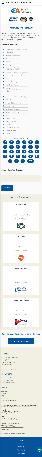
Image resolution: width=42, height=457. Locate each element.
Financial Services (11, 79)
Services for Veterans (7, 364)
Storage (8, 124)
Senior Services (11, 118)
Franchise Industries (7, 380)
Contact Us (4, 393)
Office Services (11, 100)
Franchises (21, 450)
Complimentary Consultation (9, 367)
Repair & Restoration (13, 112)
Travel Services (11, 130)
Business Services (12, 59)
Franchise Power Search (21, 341)
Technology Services (13, 127)
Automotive (9, 53)
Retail (7, 115)
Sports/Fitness (11, 121)
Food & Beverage (12, 82)
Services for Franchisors (8, 362)
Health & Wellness (12, 85)
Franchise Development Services (10, 369)
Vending (8, 133)
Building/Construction (13, 56)
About (21, 444)
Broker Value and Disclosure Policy (12, 427)
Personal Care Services (13, 103)
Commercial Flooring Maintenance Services (13, 69)
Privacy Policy (5, 429)
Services (21, 447)
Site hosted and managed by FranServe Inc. (13, 433)
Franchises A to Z (6, 378)
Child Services (10, 62)
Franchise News (5, 398)
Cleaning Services (11, 65)
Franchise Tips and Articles (8, 400)
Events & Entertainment (14, 76)
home (21, 441)
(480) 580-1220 (9, 412)
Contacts (21, 453)
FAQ (2, 396)
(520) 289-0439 (9, 419)
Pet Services (10, 106)
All (30, 161)
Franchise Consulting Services (9, 357)
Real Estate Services (13, 109)
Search (7, 188)
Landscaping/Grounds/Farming (16, 97)
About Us (4, 391)
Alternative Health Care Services (16, 50)
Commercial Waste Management (17, 73)
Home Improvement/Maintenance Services (15, 89)
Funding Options (6, 360)
